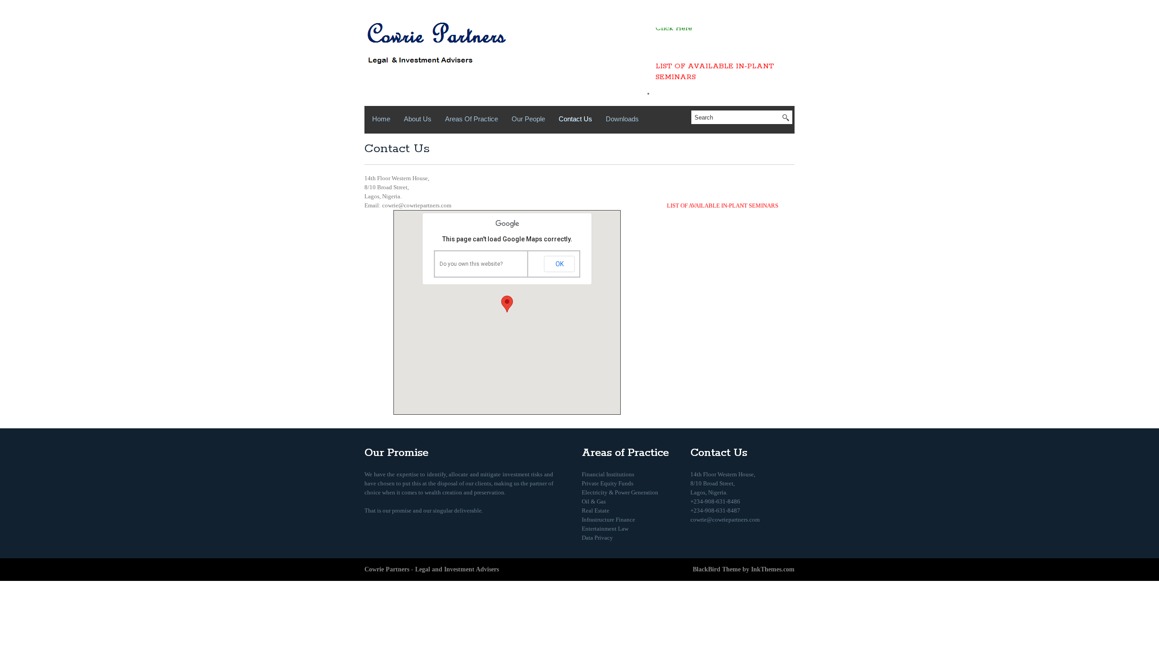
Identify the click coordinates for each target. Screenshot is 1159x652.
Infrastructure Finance (608, 519)
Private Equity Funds (607, 483)
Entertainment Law (605, 528)
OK (560, 264)
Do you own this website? (471, 264)
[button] (507, 304)
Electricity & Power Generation (620, 492)
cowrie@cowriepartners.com (725, 519)
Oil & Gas (594, 501)
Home (381, 119)
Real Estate (595, 510)
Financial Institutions (608, 474)
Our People (528, 119)
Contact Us (575, 119)
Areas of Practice (471, 119)
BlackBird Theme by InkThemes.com (744, 569)
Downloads (622, 119)
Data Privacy (597, 537)
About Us (417, 119)
